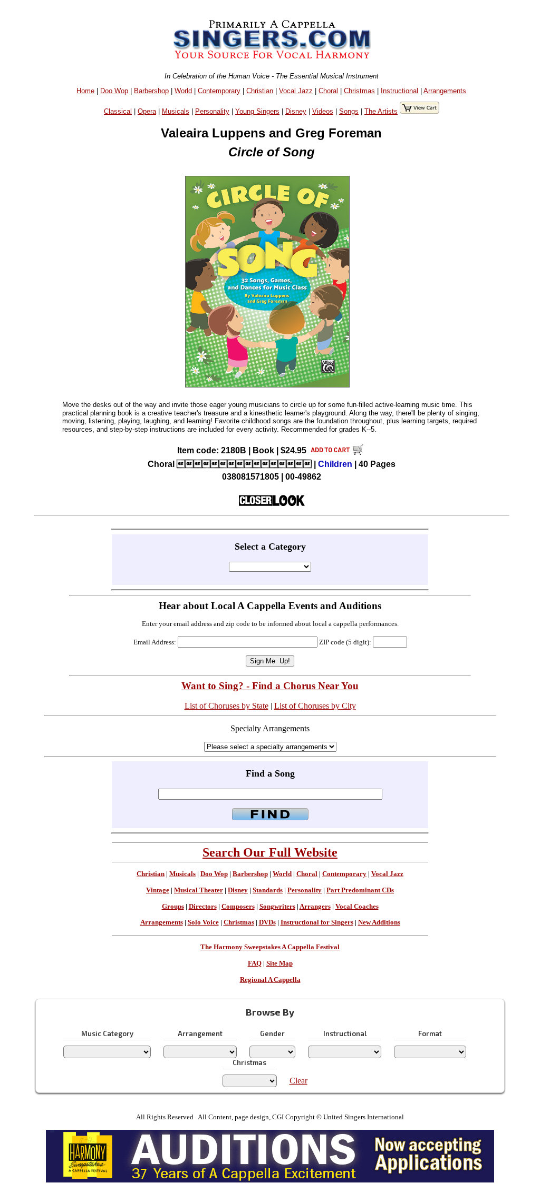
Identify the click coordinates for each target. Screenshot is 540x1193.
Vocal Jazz (296, 91)
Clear (298, 1080)
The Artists (381, 111)
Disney (295, 111)
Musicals (175, 111)
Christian (259, 91)
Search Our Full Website (270, 852)
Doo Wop (114, 91)
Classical (118, 111)
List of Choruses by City (315, 705)
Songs (349, 111)
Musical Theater (198, 890)
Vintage (157, 890)
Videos (322, 111)
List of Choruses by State (226, 705)
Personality (212, 111)
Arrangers (315, 906)
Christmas (359, 91)
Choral (328, 91)
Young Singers (257, 111)
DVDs (267, 922)
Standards (268, 890)
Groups (173, 906)
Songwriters (277, 906)
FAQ (255, 963)
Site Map (279, 963)
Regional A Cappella (270, 979)
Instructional (399, 91)
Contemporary (219, 91)
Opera (147, 111)
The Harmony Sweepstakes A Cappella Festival (270, 947)
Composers (238, 906)
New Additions (379, 922)
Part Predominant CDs (360, 890)
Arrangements (444, 91)
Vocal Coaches (357, 906)
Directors (203, 906)
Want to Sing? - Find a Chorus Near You (270, 685)
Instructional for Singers (317, 922)
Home (85, 91)
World (183, 91)
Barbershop (151, 91)
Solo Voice (203, 922)
